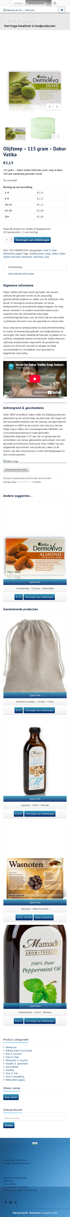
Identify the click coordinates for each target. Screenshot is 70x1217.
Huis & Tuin (12, 1073)
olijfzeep (38, 256)
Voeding (10, 1070)
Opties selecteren (43, 917)
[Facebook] (5, 1202)
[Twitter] (10, 1202)
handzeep (26, 256)
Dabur (55, 253)
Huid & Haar (50, 250)
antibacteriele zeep (39, 253)
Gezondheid (12, 1066)
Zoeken (9, 1125)
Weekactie (11, 1047)
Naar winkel (11, 1097)
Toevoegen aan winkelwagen (32, 239)
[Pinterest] (15, 1202)
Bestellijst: (36, 3)
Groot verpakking (15, 1076)
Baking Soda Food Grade (19, 1050)
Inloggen (18, 3)
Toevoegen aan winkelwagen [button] (39, 597)
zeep (46, 256)
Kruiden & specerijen (17, 1063)
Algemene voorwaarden (15, 1177)
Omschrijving (15, 267)
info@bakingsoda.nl (21, 1163)
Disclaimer (8, 1180)
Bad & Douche (13, 1053)
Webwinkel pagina (12, 253)
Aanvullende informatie (21, 273)
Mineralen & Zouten (17, 1060)
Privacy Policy (9, 1184)
